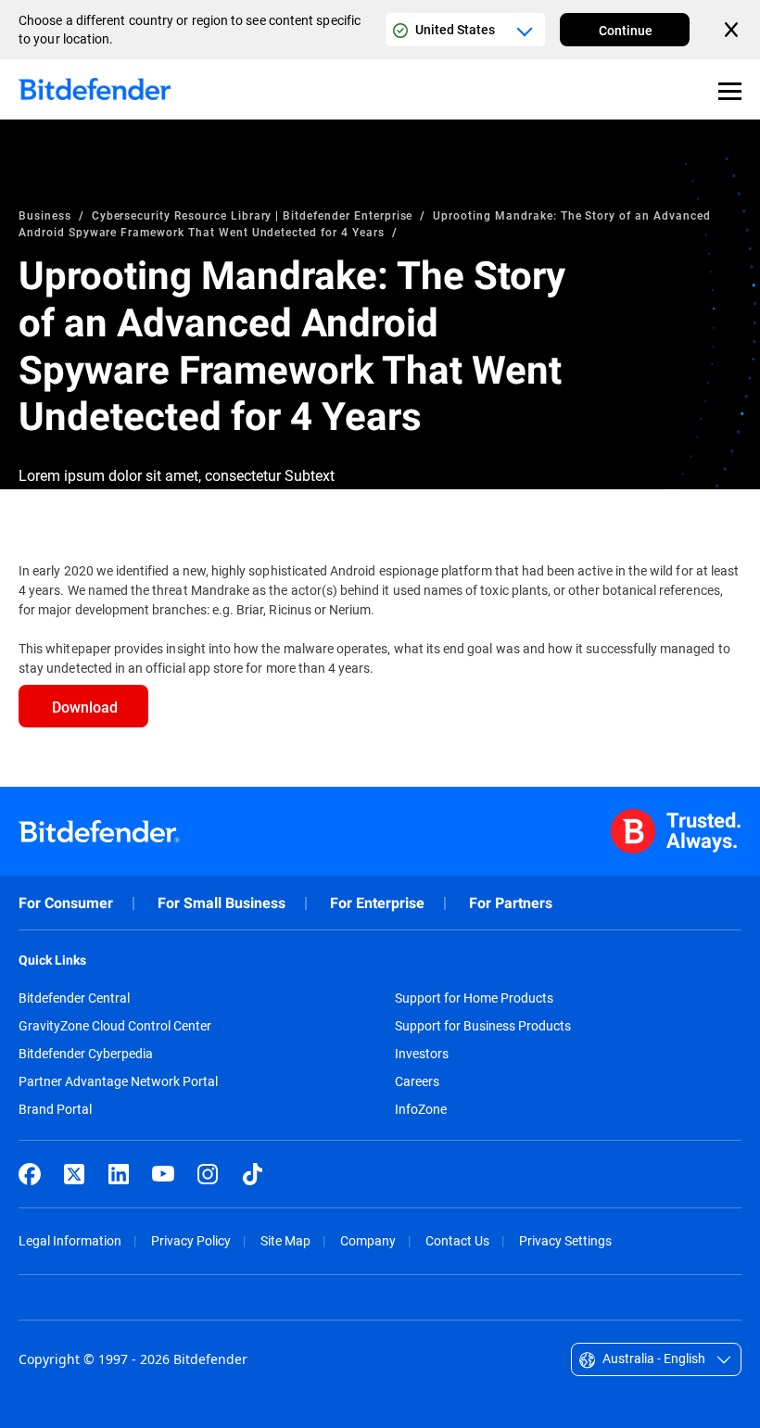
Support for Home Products (474, 998)
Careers (417, 1081)
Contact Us (457, 1240)
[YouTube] (163, 1174)
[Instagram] (207, 1174)
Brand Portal (55, 1109)
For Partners (510, 903)
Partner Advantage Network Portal (118, 1081)
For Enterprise (377, 903)
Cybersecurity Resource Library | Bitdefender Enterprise (252, 215)
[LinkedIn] (119, 1174)
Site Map (285, 1240)
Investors (422, 1053)
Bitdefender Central (74, 998)
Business (45, 215)
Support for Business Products (483, 1025)
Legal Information (70, 1240)
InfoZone (421, 1109)
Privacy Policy (191, 1240)
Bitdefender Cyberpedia (86, 1053)
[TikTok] (252, 1174)
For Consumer (66, 903)
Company (368, 1240)
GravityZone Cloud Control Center (115, 1025)
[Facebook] (30, 1174)
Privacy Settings (565, 1240)
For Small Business (221, 903)
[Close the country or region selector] (733, 29)
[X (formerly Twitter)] (74, 1174)
